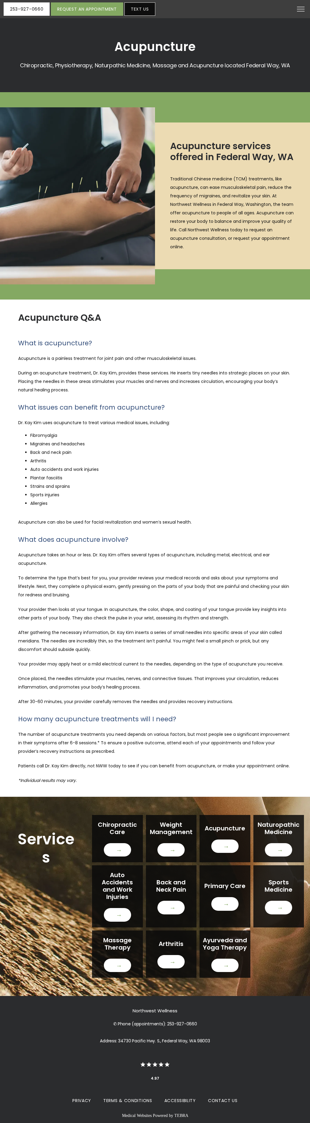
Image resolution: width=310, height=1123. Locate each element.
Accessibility (180, 1101)
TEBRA (181, 1115)
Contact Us (223, 1101)
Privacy (81, 1101)
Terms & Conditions (127, 1101)
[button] (301, 10)
